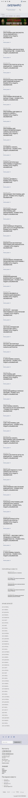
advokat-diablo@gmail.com (7, 753)
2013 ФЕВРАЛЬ (5, 644)
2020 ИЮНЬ (5, 715)
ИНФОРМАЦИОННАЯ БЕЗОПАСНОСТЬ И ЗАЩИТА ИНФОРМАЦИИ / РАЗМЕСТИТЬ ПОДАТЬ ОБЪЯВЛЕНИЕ (13, 279)
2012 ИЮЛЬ (4, 630)
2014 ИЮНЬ (4, 675)
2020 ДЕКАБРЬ (5, 717)
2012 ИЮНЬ (4, 628)
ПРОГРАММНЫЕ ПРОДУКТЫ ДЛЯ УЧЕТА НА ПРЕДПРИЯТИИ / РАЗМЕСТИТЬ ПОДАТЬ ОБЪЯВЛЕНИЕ (13, 228)
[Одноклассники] (11, 737)
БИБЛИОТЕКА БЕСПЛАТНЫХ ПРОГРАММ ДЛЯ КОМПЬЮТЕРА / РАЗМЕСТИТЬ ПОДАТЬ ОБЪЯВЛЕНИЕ (13, 245)
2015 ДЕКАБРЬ (5, 702)
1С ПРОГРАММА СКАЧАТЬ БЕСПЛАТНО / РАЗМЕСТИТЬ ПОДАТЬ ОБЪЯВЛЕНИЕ (12, 360)
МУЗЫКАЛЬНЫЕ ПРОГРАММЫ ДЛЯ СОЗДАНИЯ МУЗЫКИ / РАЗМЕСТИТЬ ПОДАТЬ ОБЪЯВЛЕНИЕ (13, 82)
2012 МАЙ (4, 625)
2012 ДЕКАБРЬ (5, 638)
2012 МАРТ (4, 620)
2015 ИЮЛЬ (4, 694)
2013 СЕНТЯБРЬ (5, 651)
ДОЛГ (3, 773)
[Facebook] (6, 737)
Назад (3, 14)
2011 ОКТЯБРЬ (5, 607)
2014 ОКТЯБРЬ (5, 681)
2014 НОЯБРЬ (5, 683)
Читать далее (6, 42)
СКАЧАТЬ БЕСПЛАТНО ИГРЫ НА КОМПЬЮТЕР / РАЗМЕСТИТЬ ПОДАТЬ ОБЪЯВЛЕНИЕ (13, 66)
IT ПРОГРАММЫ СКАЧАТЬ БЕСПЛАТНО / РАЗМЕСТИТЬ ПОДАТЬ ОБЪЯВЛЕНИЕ (12, 554)
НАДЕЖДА (4, 770)
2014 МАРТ (4, 667)
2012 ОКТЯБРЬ (5, 633)
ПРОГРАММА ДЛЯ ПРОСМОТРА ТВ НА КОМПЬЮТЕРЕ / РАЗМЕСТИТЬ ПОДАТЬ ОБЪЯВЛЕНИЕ (13, 35)
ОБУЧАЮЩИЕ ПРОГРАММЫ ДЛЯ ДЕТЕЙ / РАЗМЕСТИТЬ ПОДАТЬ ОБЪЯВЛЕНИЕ (13, 195)
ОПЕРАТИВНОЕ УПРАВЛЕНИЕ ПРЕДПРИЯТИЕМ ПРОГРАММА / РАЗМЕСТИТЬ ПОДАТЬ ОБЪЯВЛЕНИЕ (14, 262)
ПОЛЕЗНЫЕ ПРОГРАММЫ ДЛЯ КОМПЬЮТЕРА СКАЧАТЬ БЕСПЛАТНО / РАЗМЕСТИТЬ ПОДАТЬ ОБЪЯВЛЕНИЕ (13, 504)
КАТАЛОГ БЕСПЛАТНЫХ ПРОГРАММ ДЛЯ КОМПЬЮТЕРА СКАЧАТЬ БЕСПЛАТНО (13, 345)
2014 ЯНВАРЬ (5, 662)
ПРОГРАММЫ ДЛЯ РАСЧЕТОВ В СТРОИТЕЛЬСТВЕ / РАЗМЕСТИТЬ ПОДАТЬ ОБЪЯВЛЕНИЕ (14, 51)
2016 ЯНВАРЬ (5, 704)
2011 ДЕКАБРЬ (5, 612)
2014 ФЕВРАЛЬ (5, 665)
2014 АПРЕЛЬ (5, 670)
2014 (15, 16)
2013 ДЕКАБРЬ (5, 659)
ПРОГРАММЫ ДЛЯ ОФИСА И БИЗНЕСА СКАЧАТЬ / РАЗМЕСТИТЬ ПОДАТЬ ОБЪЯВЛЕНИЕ (12, 114)
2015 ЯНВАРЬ (5, 686)
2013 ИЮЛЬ (4, 649)
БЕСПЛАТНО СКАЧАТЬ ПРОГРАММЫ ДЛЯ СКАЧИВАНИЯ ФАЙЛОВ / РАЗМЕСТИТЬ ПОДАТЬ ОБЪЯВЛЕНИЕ (14, 440)
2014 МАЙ (4, 673)
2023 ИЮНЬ (5, 723)
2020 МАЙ (4, 712)
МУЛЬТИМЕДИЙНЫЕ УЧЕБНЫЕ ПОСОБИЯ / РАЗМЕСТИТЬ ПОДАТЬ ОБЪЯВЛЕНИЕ (13, 392)
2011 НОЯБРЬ (5, 609)
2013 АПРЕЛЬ (5, 646)
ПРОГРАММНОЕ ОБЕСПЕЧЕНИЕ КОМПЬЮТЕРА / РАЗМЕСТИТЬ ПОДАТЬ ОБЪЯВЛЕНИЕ (13, 488)
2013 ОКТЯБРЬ (5, 654)
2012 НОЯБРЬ (5, 636)
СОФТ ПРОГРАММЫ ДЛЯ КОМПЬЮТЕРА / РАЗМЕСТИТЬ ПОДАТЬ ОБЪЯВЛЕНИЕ (13, 424)
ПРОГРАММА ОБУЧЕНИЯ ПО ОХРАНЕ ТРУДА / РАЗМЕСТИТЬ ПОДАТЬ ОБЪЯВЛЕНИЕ (13, 98)
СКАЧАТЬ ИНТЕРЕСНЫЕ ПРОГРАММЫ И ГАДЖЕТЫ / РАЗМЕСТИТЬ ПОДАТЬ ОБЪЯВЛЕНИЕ (12, 164)
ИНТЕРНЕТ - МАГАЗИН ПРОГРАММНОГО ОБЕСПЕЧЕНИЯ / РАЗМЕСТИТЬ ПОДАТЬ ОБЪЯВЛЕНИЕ (14, 312)
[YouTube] (14, 737)
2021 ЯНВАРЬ (5, 720)
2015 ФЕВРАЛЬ (5, 688)
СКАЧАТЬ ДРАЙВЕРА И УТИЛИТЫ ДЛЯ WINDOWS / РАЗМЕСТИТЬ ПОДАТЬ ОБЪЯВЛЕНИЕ (12, 295)
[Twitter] (8, 737)
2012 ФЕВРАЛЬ (5, 617)
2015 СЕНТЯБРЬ (5, 696)
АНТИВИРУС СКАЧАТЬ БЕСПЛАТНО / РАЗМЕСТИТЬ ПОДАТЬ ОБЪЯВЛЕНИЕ (12, 148)
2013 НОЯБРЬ (5, 657)
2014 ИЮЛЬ (4, 678)
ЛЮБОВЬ (4, 771)
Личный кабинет (11, 9)
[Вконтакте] (3, 737)
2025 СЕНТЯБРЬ (6, 725)
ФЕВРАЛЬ (18, 16)
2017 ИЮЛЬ (4, 707)
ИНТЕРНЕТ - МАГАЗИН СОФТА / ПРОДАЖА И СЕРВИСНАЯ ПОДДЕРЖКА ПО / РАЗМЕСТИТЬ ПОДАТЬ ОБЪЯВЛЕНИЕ (13, 538)
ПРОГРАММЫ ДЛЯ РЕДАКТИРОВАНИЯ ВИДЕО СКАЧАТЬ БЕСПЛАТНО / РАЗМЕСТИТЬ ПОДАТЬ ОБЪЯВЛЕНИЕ (12, 132)
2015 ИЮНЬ (4, 691)
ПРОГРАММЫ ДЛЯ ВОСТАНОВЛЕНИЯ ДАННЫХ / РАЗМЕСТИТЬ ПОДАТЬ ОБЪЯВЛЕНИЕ (12, 376)
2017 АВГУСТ (5, 710)
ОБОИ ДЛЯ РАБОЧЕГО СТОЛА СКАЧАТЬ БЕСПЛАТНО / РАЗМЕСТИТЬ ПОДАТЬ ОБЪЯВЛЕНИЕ (12, 472)
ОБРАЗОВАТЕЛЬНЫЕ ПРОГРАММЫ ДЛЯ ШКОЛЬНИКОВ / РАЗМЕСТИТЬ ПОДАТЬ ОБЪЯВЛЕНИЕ (13, 211)
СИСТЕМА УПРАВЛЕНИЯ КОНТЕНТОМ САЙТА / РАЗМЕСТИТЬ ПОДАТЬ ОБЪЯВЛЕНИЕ (11, 329)
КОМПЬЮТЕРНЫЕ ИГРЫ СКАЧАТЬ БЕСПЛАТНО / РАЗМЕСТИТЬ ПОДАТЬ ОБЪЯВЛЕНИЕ (11, 521)
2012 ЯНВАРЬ (5, 615)
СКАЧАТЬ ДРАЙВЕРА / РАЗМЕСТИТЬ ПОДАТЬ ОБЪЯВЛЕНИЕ (10, 180)
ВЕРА (3, 769)
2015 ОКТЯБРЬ (5, 699)
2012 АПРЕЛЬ (5, 622)
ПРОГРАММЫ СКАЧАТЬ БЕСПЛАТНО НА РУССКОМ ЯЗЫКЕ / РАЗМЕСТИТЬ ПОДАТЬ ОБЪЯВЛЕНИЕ (14, 408)
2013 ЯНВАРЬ (5, 641)
